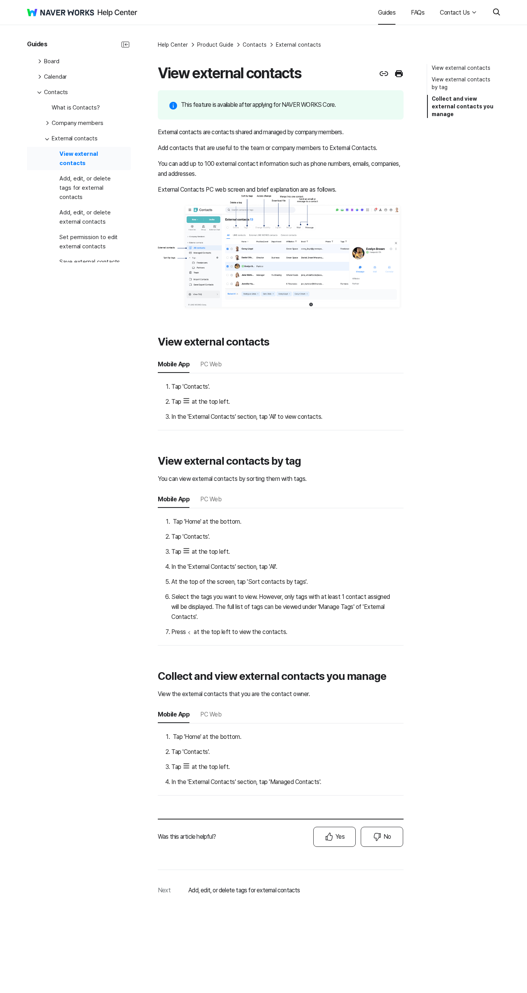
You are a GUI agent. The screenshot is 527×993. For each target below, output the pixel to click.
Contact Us (455, 12)
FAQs (417, 12)
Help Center (173, 45)
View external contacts (461, 68)
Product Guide (215, 45)
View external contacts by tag (461, 83)
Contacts (255, 45)
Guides (386, 12)
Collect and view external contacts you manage (462, 106)
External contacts (298, 45)
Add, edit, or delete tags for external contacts (244, 890)
